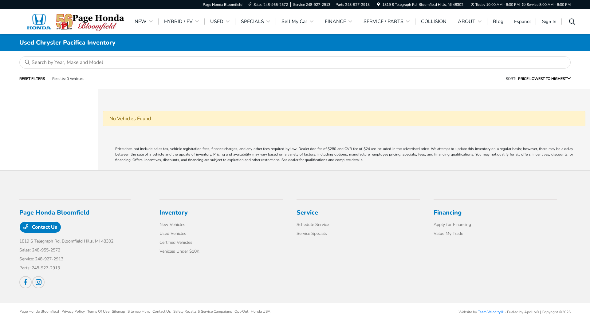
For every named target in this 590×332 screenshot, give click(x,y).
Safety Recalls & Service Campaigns (202, 311)
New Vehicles (172, 224)
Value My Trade (448, 233)
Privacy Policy (73, 311)
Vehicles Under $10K (179, 251)
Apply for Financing (452, 224)
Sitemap (118, 311)
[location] (378, 4)
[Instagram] (38, 282)
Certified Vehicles (175, 242)
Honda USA (260, 311)
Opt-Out (241, 311)
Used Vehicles (172, 233)
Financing (448, 212)
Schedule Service (313, 224)
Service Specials (312, 233)
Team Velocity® (491, 312)
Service (307, 212)
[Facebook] (25, 282)
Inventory (173, 212)
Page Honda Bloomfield (39, 311)
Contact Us (44, 227)
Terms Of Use (98, 311)
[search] (572, 22)
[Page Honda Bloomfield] (72, 21)
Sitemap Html (139, 311)
